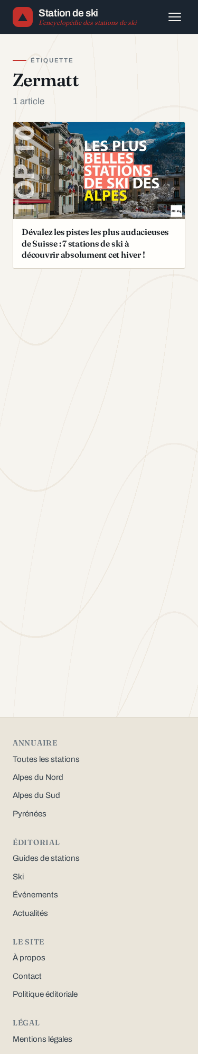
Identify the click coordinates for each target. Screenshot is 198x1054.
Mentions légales (42, 1039)
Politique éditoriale (45, 994)
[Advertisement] (99, 347)
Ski (18, 877)
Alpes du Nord (38, 777)
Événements (35, 895)
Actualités (30, 913)
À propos (29, 957)
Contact (27, 976)
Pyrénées (29, 814)
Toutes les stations (46, 759)
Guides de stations (46, 858)
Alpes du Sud (36, 795)
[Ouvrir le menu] (174, 16)
